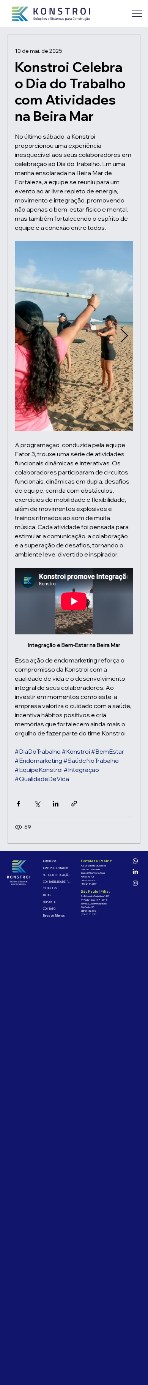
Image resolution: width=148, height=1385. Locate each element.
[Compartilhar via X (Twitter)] (37, 803)
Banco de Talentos (54, 915)
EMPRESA (50, 861)
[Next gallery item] (124, 336)
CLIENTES (50, 888)
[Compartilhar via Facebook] (18, 803)
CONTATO (49, 909)
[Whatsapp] (135, 861)
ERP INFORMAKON (56, 868)
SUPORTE (49, 902)
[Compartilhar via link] (74, 803)
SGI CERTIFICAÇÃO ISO (57, 875)
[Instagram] (135, 883)
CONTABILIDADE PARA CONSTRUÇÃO (57, 882)
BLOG (46, 895)
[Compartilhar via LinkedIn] (55, 803)
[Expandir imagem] (74, 336)
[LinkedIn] (135, 872)
